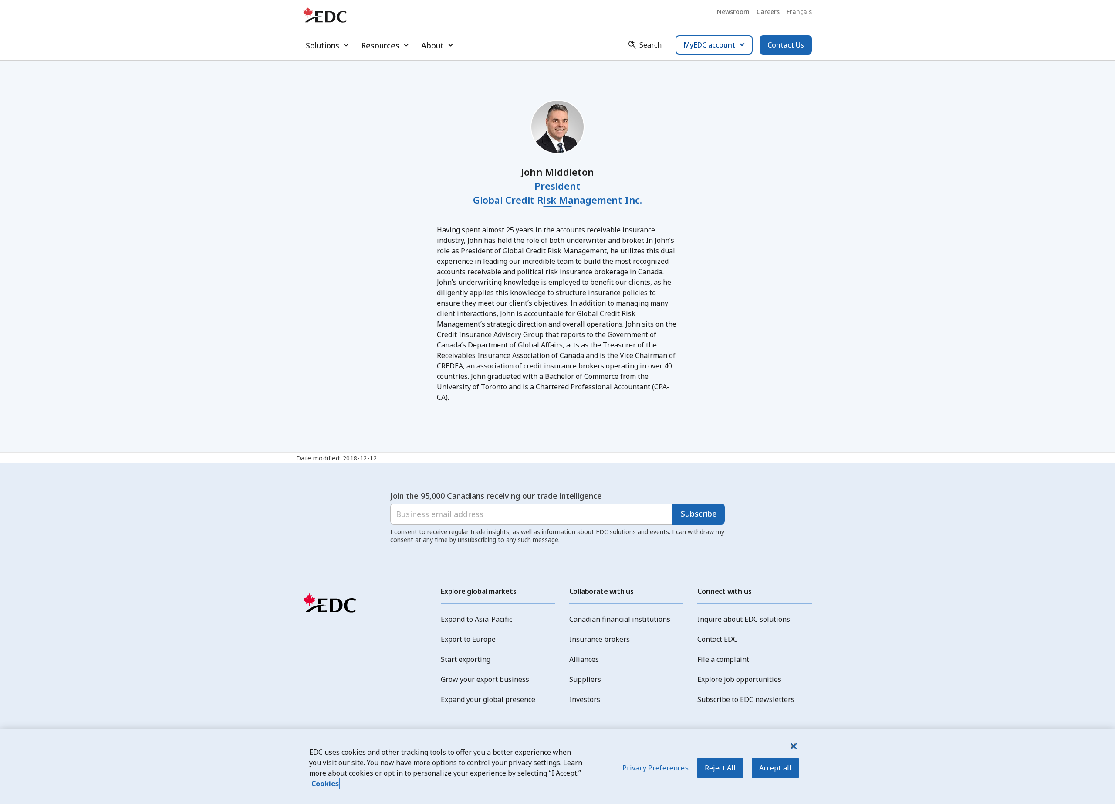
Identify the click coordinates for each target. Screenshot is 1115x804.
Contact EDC (717, 639)
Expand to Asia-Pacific (476, 619)
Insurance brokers (599, 639)
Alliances (584, 659)
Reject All (720, 768)
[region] (557, 766)
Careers (768, 11)
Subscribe (699, 513)
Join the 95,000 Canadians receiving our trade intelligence (496, 495)
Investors (584, 699)
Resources (380, 45)
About (432, 45)
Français (799, 11)
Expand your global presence (488, 699)
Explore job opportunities (739, 679)
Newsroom (733, 11)
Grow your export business (485, 679)
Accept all (775, 768)
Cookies (325, 783)
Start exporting (465, 659)
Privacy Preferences (655, 768)
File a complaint (723, 659)
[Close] (793, 746)
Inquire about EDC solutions (743, 619)
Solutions (322, 45)
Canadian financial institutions (619, 619)
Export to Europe (468, 639)
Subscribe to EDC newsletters (745, 699)
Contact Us (785, 45)
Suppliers (585, 679)
